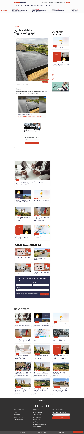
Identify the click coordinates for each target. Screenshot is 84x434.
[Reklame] (32, 127)
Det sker (33, 5)
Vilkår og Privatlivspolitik (19, 416)
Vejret (51, 5)
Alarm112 (16, 5)
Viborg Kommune (36, 421)
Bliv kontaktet (44, 294)
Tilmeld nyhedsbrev (78, 432)
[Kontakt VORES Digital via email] (47, 406)
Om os (15, 412)
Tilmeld (68, 2)
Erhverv (27, 5)
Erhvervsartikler (36, 419)
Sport (46, 5)
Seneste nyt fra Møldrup (38, 412)
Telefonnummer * (19, 282)
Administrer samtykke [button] (18, 419)
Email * (34, 282)
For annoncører (17, 414)
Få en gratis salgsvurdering (38, 422)
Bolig (22, 5)
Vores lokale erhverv (37, 414)
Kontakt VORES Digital (18, 417)
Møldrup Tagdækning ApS (22, 97)
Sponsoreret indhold (37, 426)
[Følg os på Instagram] (42, 406)
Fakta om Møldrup (37, 417)
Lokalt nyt (40, 5)
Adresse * (18, 287)
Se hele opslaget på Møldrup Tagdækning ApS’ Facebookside (30, 116)
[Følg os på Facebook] (36, 406)
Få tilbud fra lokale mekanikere (39, 424)
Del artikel (44, 82)
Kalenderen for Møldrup (38, 416)
